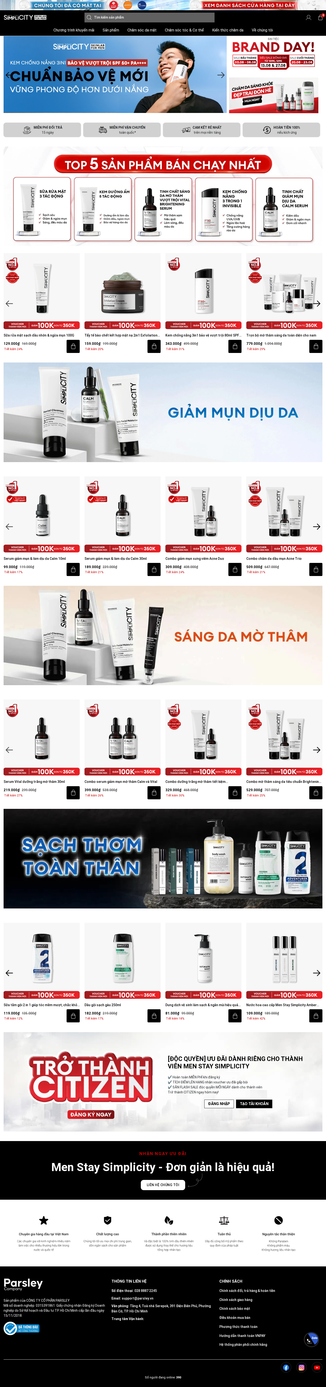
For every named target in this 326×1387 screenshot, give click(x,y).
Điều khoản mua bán (234, 1318)
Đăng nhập (219, 1103)
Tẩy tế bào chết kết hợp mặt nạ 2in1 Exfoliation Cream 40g (40, 335)
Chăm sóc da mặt (142, 30)
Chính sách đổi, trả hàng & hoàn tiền (247, 1291)
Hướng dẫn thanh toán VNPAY (242, 1336)
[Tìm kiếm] (89, 17)
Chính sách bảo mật (234, 1309)
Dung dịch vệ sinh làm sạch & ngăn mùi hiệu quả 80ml (120, 1005)
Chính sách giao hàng (235, 1300)
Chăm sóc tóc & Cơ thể (184, 30)
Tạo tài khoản (254, 1103)
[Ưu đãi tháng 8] (115, 74)
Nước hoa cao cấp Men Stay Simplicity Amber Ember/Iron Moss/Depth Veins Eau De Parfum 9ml (201, 1005)
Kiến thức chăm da (227, 30)
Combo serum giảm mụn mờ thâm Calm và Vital (40, 782)
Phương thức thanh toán (238, 1327)
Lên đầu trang (311, 1384)
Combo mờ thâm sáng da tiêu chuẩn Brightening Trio (202, 782)
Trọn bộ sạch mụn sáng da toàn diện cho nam (281, 335)
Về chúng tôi (262, 30)
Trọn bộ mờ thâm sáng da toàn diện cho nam (200, 335)
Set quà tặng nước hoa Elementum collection (281, 1005)
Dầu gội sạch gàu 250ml (22, 1005)
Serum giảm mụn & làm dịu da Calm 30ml (35, 559)
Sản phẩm (111, 30)
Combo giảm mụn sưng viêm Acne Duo (113, 559)
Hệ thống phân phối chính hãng (243, 1344)
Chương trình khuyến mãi (73, 30)
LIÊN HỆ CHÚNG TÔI (163, 1185)
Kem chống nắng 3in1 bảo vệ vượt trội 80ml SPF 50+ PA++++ (121, 335)
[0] (320, 17)
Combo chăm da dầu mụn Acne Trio (193, 559)
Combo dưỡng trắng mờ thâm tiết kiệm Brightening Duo (114, 782)
